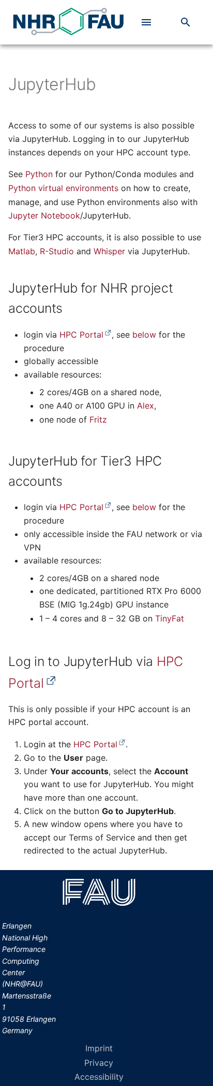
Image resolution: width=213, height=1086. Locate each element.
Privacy (98, 1063)
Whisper (109, 251)
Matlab (21, 251)
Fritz (98, 419)
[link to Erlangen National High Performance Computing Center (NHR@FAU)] (68, 22)
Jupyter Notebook (44, 215)
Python (39, 174)
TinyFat (169, 618)
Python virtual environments (63, 188)
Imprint (99, 1048)
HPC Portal (81, 334)
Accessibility (99, 1076)
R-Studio (57, 251)
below (144, 334)
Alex (145, 405)
